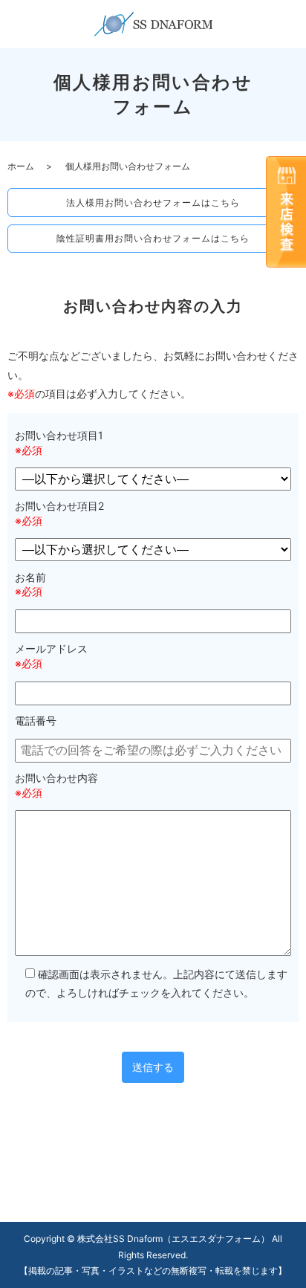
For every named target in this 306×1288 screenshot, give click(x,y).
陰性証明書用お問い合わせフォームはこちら (152, 238)
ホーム (20, 166)
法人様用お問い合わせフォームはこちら (152, 202)
